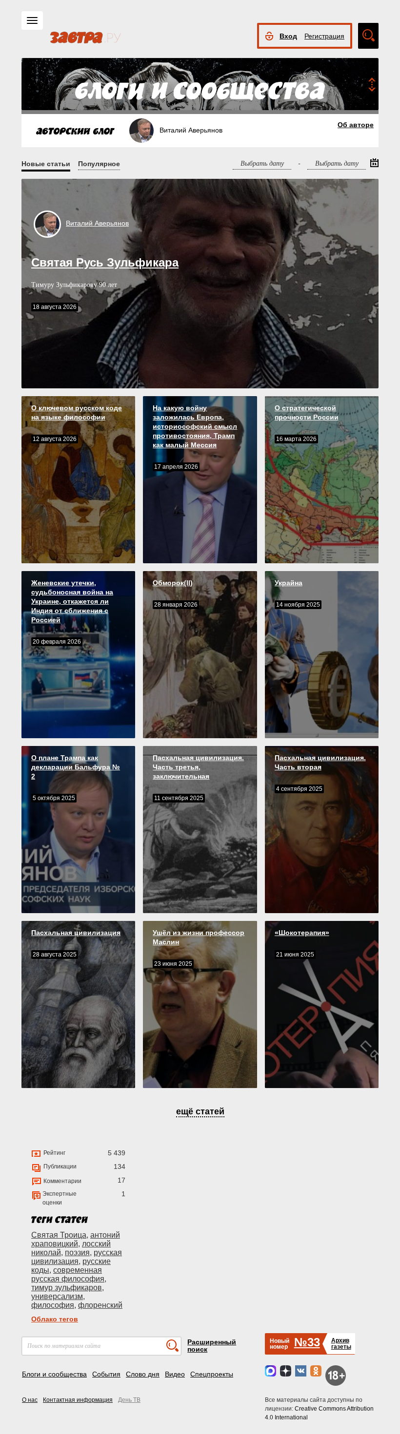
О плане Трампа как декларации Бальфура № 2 (75, 767)
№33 (307, 1342)
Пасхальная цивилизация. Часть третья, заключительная (198, 767)
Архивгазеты (341, 1343)
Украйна (288, 583)
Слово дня (143, 1374)
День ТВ (129, 1399)
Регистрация (324, 36)
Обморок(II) (173, 583)
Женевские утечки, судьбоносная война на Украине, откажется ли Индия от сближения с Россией (72, 601)
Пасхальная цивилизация (75, 933)
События (106, 1374)
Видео (175, 1374)
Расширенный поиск (211, 1345)
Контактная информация (78, 1399)
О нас (30, 1399)
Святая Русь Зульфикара (105, 262)
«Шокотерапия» (302, 933)
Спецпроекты (211, 1374)
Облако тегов (54, 1319)
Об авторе (356, 125)
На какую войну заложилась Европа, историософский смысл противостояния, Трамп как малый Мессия (195, 426)
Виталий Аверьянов (97, 223)
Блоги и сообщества (54, 1374)
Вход (288, 36)
